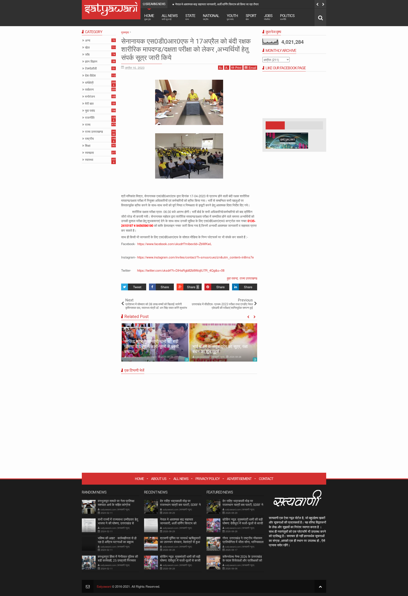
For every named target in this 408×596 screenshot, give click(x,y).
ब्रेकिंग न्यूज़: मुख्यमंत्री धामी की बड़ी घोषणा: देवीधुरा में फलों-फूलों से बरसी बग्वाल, (151, 346)
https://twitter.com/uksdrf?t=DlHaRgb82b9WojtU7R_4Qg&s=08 (180, 270)
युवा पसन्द (232, 278)
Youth (232, 16)
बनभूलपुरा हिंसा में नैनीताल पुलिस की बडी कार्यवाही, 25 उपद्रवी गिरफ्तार (118, 558)
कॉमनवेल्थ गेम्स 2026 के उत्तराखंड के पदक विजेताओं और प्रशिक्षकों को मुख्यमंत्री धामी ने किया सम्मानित (242, 560)
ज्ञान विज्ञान (91, 62)
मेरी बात (89, 104)
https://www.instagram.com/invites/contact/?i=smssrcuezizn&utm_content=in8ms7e (195, 257)
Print (238, 67)
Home (149, 16)
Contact (266, 479)
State (190, 16)
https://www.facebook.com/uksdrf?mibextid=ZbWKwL (174, 243)
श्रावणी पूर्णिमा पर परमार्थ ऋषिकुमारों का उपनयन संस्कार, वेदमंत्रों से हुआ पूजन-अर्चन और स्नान (281, 4)
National (211, 16)
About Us (158, 479)
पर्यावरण (89, 90)
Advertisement (239, 479)
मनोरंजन (90, 97)
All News (170, 16)
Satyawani (104, 586)
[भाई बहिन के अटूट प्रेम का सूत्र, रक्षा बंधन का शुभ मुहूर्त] (223, 342)
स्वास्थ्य (89, 160)
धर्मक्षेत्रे (89, 83)
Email (252, 67)
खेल (87, 47)
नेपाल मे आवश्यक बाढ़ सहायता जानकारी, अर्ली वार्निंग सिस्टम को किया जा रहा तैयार (178, 523)
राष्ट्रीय (89, 139)
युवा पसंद (90, 111)
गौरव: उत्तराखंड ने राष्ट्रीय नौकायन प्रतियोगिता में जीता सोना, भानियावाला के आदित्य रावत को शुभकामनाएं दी (243, 542)
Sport (251, 16)
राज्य (87, 125)
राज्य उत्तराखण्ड (248, 278)
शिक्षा (87, 146)
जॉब (87, 55)
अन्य (87, 40)
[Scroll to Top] (320, 586)
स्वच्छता (89, 153)
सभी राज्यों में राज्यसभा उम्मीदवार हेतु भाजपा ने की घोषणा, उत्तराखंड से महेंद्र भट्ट (118, 523)
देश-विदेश (90, 76)
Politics (287, 16)
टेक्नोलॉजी (91, 69)
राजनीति (89, 118)
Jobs (268, 16)
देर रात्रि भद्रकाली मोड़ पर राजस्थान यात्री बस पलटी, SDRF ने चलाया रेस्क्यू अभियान (180, 505)
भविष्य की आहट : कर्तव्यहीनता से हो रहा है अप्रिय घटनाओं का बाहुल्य (117, 540)
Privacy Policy (208, 479)
